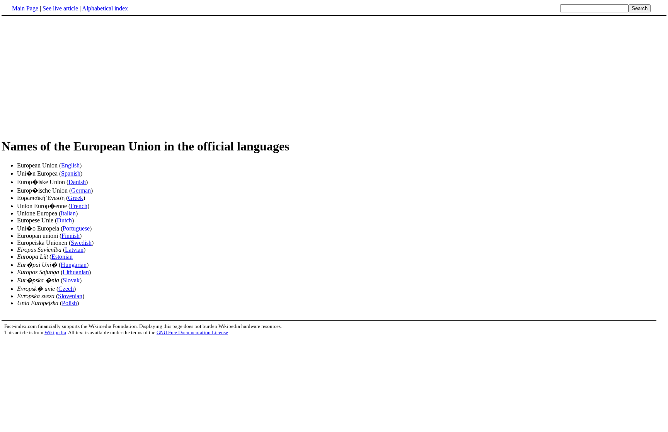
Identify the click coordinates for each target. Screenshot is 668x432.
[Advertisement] (334, 77)
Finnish (70, 235)
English (70, 165)
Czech (66, 288)
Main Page (25, 8)
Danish (77, 182)
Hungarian (74, 264)
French (78, 206)
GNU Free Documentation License (192, 332)
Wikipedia (55, 332)
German (81, 190)
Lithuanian (76, 272)
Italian (68, 213)
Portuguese (76, 228)
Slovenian (70, 296)
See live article (60, 8)
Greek (75, 198)
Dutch (64, 220)
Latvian (74, 249)
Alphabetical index (105, 8)
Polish (69, 303)
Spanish (70, 173)
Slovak (71, 280)
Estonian (62, 256)
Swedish (81, 242)
